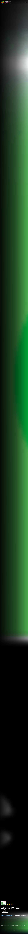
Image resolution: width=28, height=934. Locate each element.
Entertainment (7, 915)
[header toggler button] (26, 2)
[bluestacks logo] (6, 2)
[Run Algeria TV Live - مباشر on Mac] (14, 921)
